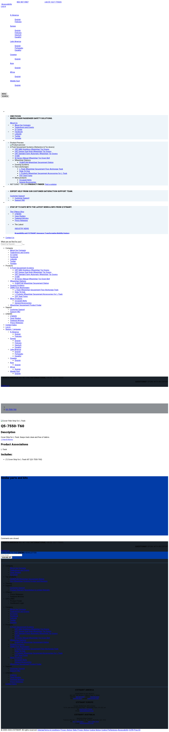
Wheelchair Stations (18, 281)
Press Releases (16, 323)
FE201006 (6, 501)
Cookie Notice (95, 730)
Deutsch (18, 345)
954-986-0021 (77, 698)
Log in (3, 6)
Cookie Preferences (109, 730)
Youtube (13, 263)
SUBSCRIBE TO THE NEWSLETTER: (19, 553)
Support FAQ (15, 312)
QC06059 (5, 514)
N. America (14, 332)
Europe (13, 338)
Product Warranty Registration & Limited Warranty (30, 590)
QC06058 (5, 527)
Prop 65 (137, 730)
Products (9, 266)
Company (9, 248)
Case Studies (15, 318)
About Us (13, 123)
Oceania (13, 358)
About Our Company (18, 250)
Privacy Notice (66, 730)
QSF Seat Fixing (21, 296)
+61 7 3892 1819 (93, 721)
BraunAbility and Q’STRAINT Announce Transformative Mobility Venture (42, 233)
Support (9, 307)
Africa (12, 367)
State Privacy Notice (81, 730)
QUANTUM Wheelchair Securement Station (32, 283)
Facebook (14, 257)
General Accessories (23, 303)
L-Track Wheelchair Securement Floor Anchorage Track (36, 290)
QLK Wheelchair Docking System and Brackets (28, 581)
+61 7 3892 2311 (78, 721)
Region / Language (13, 329)
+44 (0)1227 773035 (85, 709)
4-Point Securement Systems (22, 268)
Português (19, 354)
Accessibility (6, 4)
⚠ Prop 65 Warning (7, 439)
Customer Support (17, 196)
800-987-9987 (23, 2)
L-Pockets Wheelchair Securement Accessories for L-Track (39, 294)
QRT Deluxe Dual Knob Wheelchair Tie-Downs (33, 272)
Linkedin (13, 259)
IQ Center (14, 255)
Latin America (15, 349)
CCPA (131, 730)
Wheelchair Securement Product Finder (25, 305)
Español (18, 347)
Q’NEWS (9, 314)
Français (18, 336)
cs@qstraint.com (93, 698)
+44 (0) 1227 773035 (53, 2)
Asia (12, 363)
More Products (16, 299)
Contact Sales (11, 325)
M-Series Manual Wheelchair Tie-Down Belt (32, 279)
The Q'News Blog (17, 212)
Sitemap (40, 730)
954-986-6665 (94, 697)
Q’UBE (17, 277)
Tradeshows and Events (19, 252)
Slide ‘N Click (20, 292)
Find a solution (51, 184)
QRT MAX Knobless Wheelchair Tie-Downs (32, 270)
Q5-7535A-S (7, 487)
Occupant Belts (21, 301)
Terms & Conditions (52, 730)
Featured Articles (17, 320)
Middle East (15, 371)
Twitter (13, 261)
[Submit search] (23, 244)
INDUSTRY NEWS (22, 228)
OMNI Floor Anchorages (19, 288)
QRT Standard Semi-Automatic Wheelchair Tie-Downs (36, 274)
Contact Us (10, 238)
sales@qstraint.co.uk (86, 711)
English (18, 334)
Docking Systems (17, 285)
